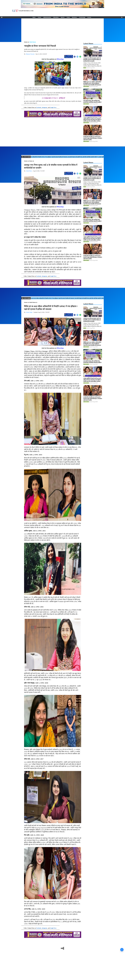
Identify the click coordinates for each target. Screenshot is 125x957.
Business (74, 17)
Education (56, 17)
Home (25, 42)
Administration (47, 17)
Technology (82, 17)
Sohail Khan (29, 171)
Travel (39, 17)
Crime (68, 17)
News (34, 17)
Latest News (88, 43)
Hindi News (32, 42)
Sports (62, 17)
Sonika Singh (29, 312)
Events (89, 17)
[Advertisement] (62, 28)
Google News (53, 107)
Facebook (38, 107)
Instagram (44, 107)
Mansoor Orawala (30, 54)
